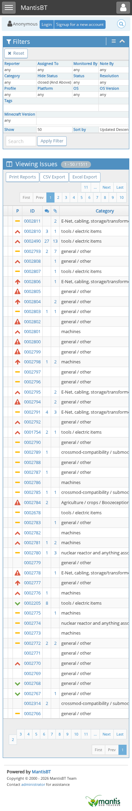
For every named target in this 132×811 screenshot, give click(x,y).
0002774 (32, 623)
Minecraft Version (19, 114)
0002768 (32, 683)
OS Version (109, 88)
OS (76, 88)
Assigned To (48, 63)
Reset (18, 53)
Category (12, 75)
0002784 (32, 502)
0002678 (32, 513)
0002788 (32, 462)
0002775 (32, 613)
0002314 (32, 703)
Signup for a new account (80, 24)
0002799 (32, 352)
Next (107, 187)
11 (86, 187)
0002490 (32, 241)
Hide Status (48, 75)
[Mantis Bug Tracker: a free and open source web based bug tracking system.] (103, 800)
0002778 (32, 573)
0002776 (32, 593)
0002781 (32, 542)
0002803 (32, 311)
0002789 (32, 452)
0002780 (32, 553)
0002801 (32, 331)
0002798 (32, 362)
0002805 (32, 291)
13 (55, 241)
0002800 (32, 342)
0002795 (32, 392)
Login (47, 24)
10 (121, 197)
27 (46, 241)
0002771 (32, 653)
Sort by (79, 129)
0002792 (32, 422)
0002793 (32, 251)
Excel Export (84, 177)
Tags (8, 100)
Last (120, 187)
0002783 (32, 522)
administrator (33, 784)
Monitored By (85, 63)
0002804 (32, 301)
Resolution (109, 75)
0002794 (32, 402)
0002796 (32, 382)
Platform (45, 88)
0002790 (32, 442)
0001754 (32, 432)
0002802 (32, 321)
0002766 (32, 713)
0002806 (32, 281)
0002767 (32, 693)
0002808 (32, 261)
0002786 (32, 482)
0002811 (32, 221)
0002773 (32, 633)
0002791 (32, 412)
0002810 (32, 231)
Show (9, 129)
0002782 (32, 533)
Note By (107, 63)
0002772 (32, 643)
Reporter (12, 63)
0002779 (32, 562)
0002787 (32, 472)
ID (32, 211)
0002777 (32, 583)
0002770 (32, 663)
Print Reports (22, 177)
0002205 (32, 603)
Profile (10, 88)
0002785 (32, 492)
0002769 (32, 673)
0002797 (32, 372)
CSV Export (54, 177)
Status (78, 75)
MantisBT (41, 772)
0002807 (32, 271)
